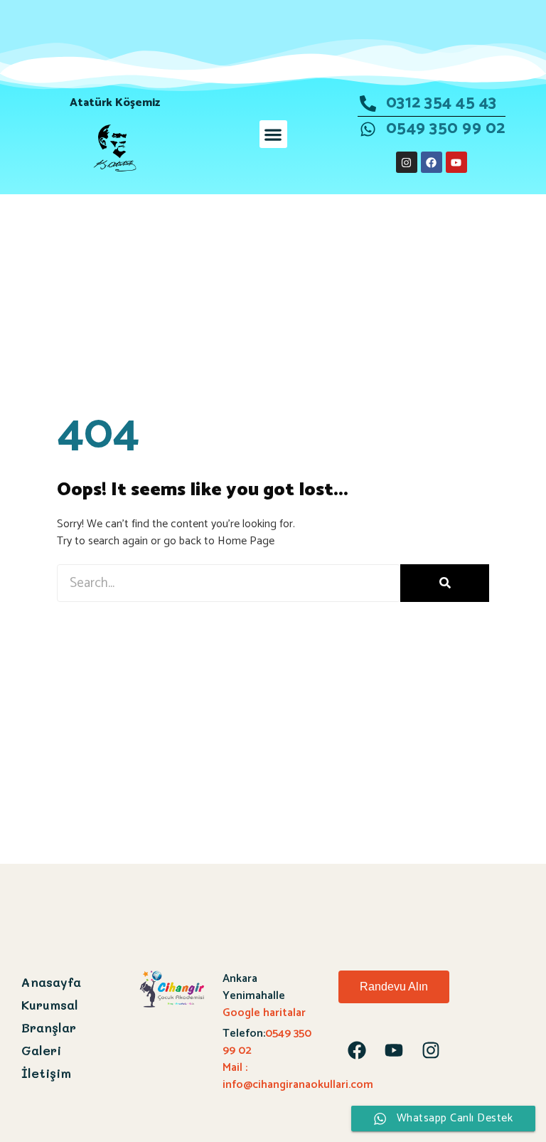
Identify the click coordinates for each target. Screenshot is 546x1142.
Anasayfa (51, 981)
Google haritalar (264, 1012)
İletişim (46, 1073)
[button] (273, 134)
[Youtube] (456, 162)
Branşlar (48, 1027)
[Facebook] (431, 162)
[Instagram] (406, 162)
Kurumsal (49, 1004)
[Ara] (444, 583)
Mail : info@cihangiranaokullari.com (298, 1076)
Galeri (41, 1050)
